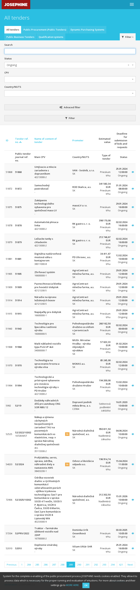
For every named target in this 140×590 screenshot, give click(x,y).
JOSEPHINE (16, 4)
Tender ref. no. (21, 140)
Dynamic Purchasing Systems (87, 29)
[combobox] (70, 65)
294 (113, 564)
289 (71, 564)
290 (79, 564)
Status (8, 58)
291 (88, 564)
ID (7, 140)
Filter (71, 118)
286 (46, 564)
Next (130, 564)
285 (37, 564)
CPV (6, 72)
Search (8, 44)
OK (86, 585)
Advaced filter (71, 107)
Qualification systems (51, 37)
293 (104, 564)
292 (96, 564)
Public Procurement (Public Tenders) (45, 29)
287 (54, 564)
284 (29, 564)
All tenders (12, 29)
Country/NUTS (12, 86)
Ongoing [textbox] (68, 65)
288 (62, 564)
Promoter (77, 140)
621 (121, 564)
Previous (12, 564)
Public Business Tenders (20, 37)
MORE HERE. (72, 585)
